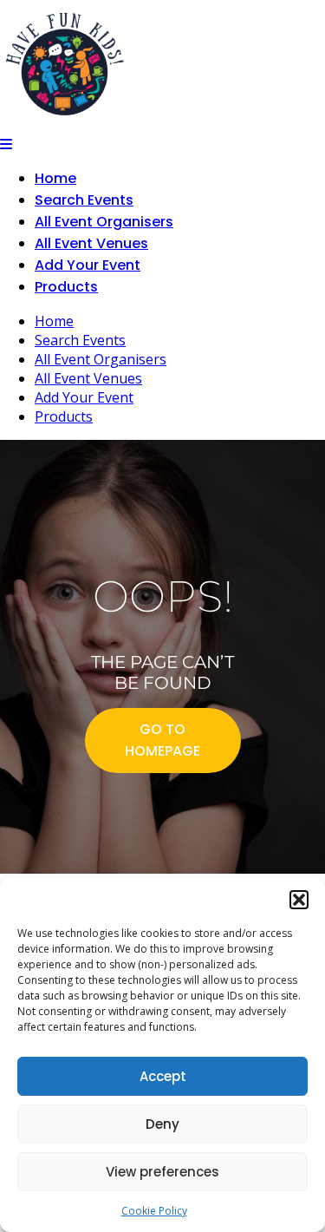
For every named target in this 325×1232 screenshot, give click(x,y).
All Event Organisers (104, 222)
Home (55, 178)
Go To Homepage (162, 740)
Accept (163, 1076)
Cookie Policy (154, 1210)
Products (66, 287)
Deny (162, 1124)
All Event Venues (91, 243)
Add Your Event (87, 265)
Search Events (84, 200)
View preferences (162, 1172)
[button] (299, 899)
